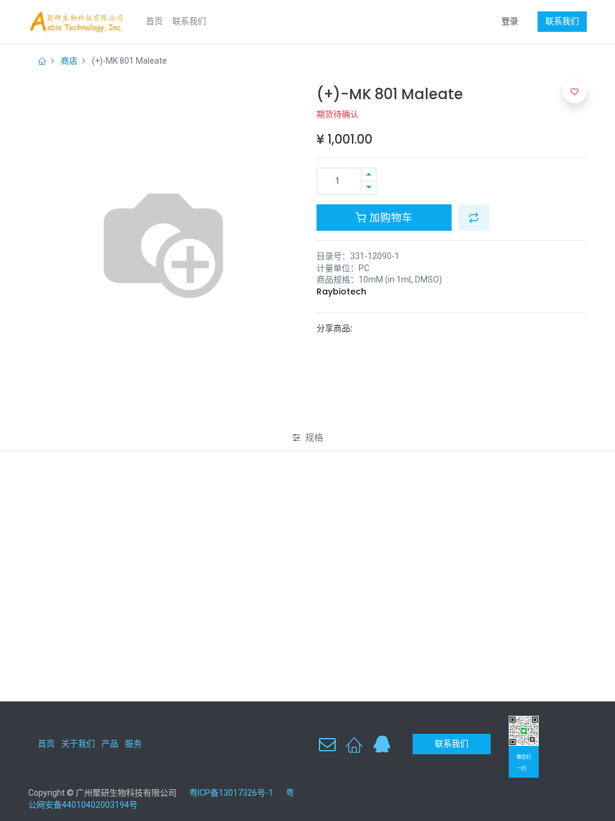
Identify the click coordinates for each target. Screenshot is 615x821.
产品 (109, 743)
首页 (46, 743)
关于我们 (78, 743)
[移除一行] (369, 188)
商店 (69, 61)
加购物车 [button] (389, 217)
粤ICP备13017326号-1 (235, 793)
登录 (509, 21)
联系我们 (562, 21)
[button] (473, 217)
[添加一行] (369, 174)
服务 (133, 743)
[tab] (307, 437)
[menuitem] (154, 21)
